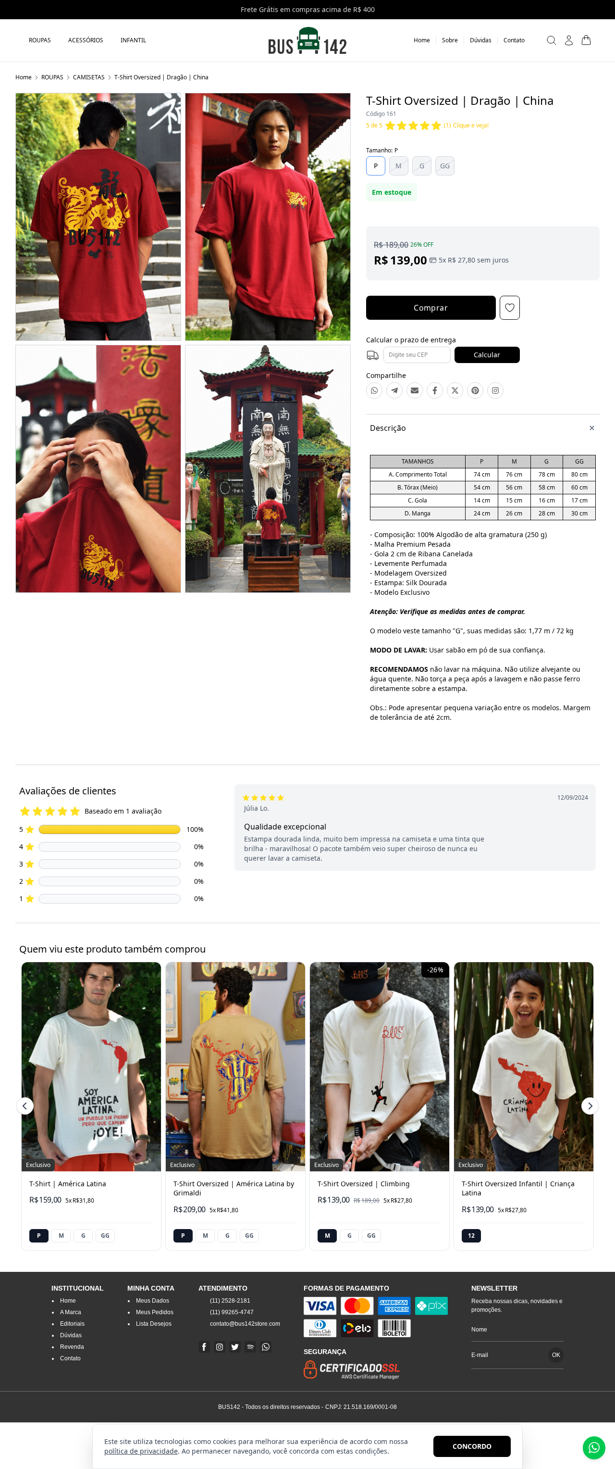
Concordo (472, 1446)
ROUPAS (52, 77)
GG (445, 165)
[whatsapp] (265, 1347)
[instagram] (219, 1347)
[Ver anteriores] (26, 1105)
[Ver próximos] (589, 1105)
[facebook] (204, 1347)
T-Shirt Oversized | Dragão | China (161, 77)
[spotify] (250, 1347)
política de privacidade (141, 1451)
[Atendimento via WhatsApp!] (594, 1447)
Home (23, 77)
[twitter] (235, 1347)
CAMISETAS (89, 77)
